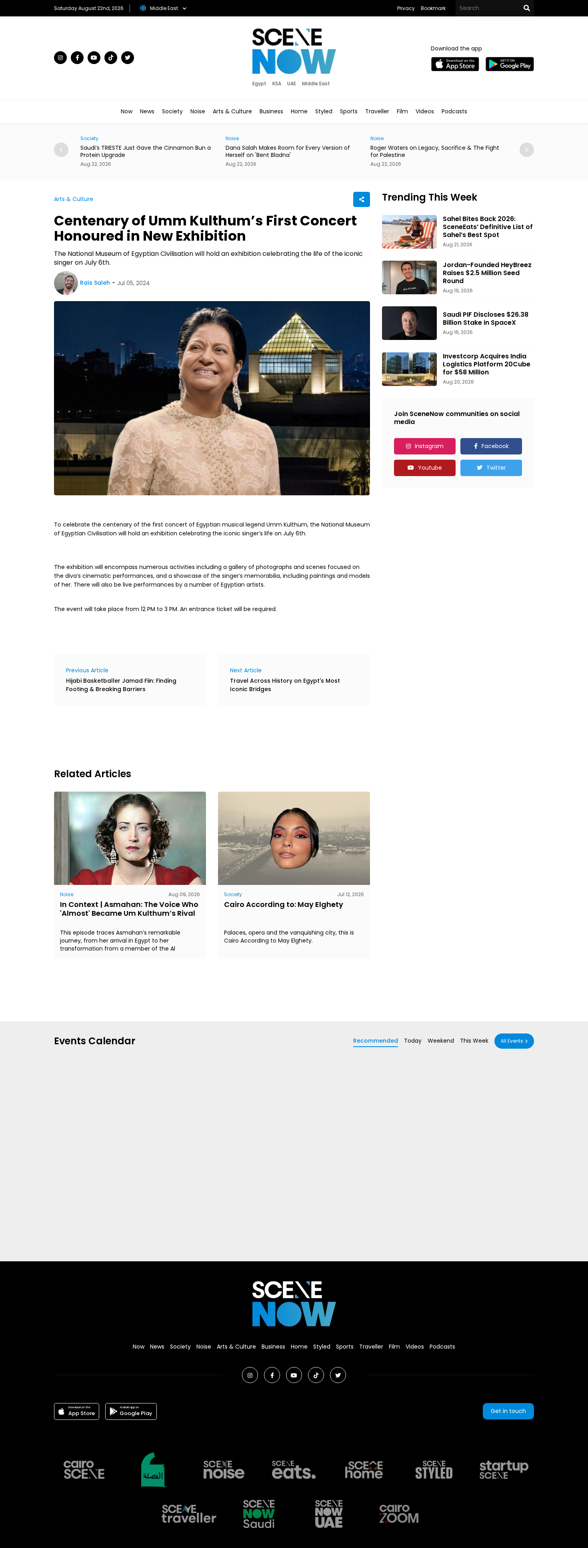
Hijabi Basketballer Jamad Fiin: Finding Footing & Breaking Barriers (121, 685)
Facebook (495, 446)
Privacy (406, 8)
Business (271, 111)
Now (126, 111)
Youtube (430, 468)
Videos (425, 111)
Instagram (429, 446)
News (147, 111)
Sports (349, 111)
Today (413, 1041)
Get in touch (508, 1411)
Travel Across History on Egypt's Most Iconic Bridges (285, 685)
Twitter (496, 468)
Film (402, 111)
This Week (474, 1041)
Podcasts (454, 111)
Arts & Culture (232, 111)
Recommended (375, 1041)
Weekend (441, 1041)
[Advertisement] (199, 736)
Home (299, 111)
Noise (197, 111)
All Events (512, 1040)
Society (172, 111)
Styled (323, 111)
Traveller (377, 111)
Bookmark (433, 8)
